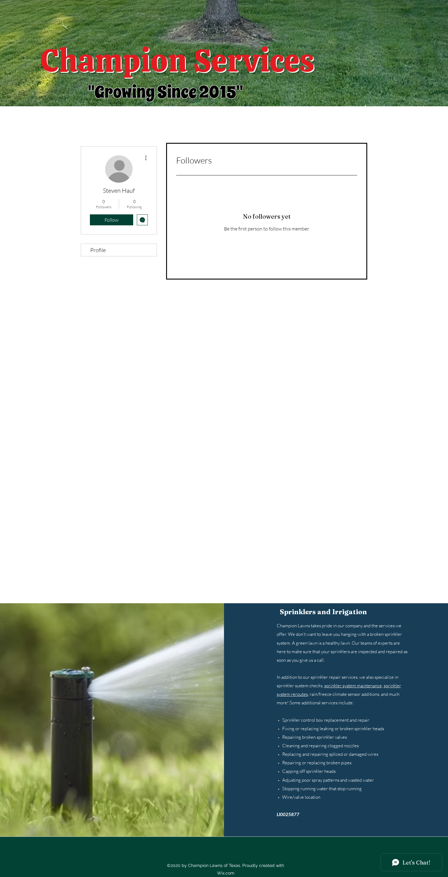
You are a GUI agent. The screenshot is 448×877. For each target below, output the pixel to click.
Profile (98, 250)
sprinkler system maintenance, (353, 686)
